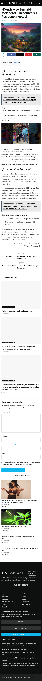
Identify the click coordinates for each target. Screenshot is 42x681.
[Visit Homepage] (21, 3)
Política (24, 596)
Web (3, 453)
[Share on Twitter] (20, 54)
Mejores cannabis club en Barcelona (16, 311)
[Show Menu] (2, 3)
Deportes (4, 594)
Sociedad (25, 602)
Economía (4, 596)
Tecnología (26, 604)
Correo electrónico (8, 445)
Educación (5, 599)
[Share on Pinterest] (28, 54)
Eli (5, 20)
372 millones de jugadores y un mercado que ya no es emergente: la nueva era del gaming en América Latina (20, 387)
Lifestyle (4, 607)
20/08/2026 (5, 313)
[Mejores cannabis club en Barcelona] (16, 517)
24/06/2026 (5, 351)
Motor (24, 594)
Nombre (4, 436)
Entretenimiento (8, 307)
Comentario (6, 412)
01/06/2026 (5, 392)
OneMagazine (29, 677)
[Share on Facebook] (11, 54)
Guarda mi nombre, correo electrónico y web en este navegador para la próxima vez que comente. (21, 463)
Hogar (3, 604)
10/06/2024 (13, 20)
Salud (24, 599)
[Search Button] (40, 3)
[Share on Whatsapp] (37, 54)
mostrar (16, 62)
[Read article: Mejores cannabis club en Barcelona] (21, 295)
